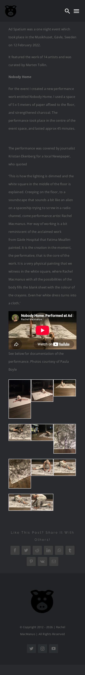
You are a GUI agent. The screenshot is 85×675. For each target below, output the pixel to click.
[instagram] (42, 648)
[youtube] (53, 648)
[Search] (67, 11)
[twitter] (31, 648)
